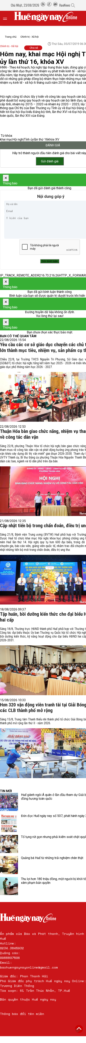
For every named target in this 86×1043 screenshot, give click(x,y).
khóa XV (53, 139)
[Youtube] (55, 5)
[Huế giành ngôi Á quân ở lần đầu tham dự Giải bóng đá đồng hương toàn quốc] (9, 802)
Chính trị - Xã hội (29, 36)
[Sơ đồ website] (43, 5)
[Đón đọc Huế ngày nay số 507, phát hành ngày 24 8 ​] (9, 823)
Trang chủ (10, 36)
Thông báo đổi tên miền (22, 1013)
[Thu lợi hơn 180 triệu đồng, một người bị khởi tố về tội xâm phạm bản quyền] (9, 886)
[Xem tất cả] (7, 18)
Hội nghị (18, 139)
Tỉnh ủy (29, 139)
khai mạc (6, 139)
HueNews (64, 5)
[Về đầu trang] (79, 1029)
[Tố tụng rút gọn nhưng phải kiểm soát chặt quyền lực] (9, 844)
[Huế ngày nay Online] (48, 18)
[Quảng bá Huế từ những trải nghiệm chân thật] (9, 865)
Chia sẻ (34, 47)
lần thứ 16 (41, 139)
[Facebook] (49, 5)
